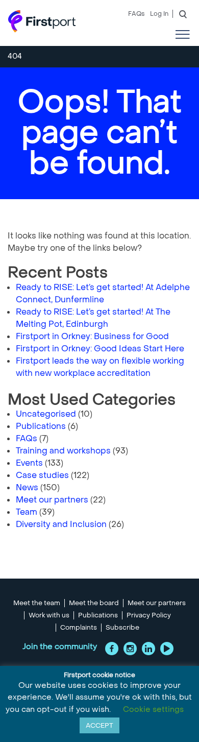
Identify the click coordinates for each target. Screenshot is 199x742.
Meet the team (36, 603)
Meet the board (94, 603)
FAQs (136, 14)
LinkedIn (148, 648)
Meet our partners (52, 499)
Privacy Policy (149, 615)
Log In (159, 14)
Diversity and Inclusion (61, 524)
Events (29, 463)
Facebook (112, 648)
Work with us (49, 615)
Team (26, 512)
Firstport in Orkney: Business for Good (92, 336)
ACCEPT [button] (99, 725)
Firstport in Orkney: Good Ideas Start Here (100, 348)
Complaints (78, 628)
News (27, 487)
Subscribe (122, 628)
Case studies (42, 475)
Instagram (130, 648)
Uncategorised (46, 414)
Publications (41, 426)
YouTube (167, 648)
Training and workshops (63, 450)
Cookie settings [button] (153, 709)
